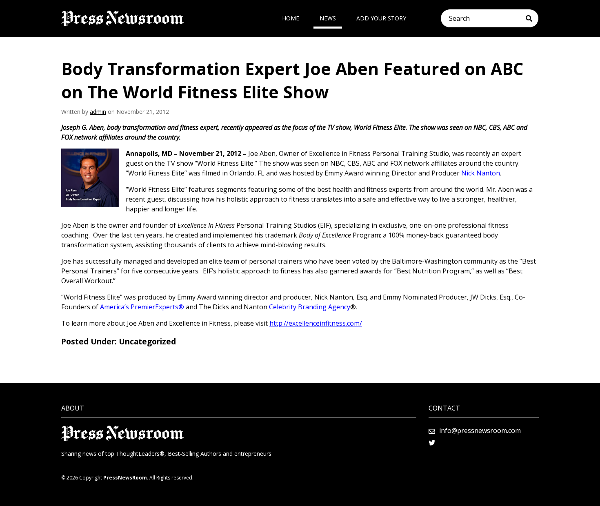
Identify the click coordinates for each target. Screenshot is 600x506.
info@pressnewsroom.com (480, 430)
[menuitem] (290, 18)
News (328, 18)
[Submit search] (532, 18)
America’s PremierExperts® (142, 306)
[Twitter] (432, 442)
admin (98, 111)
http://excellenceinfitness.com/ (315, 323)
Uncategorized (147, 341)
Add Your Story (381, 18)
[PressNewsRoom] (122, 18)
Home (290, 18)
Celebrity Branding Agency (309, 306)
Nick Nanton (480, 173)
